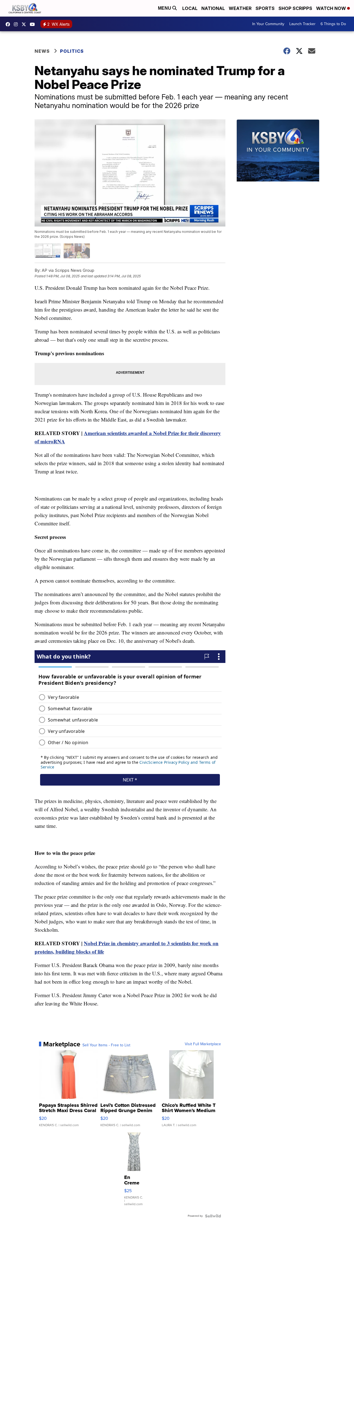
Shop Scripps (295, 8)
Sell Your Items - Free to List (106, 1045)
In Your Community (268, 24)
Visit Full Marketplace (203, 1044)
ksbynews (9, 24)
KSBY (25, 24)
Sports (265, 8)
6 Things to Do (333, 24)
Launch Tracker (302, 24)
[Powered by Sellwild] (213, 1216)
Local (189, 8)
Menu (165, 8)
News (42, 51)
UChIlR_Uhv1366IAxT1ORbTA (34, 24)
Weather (240, 8)
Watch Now (331, 8)
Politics (72, 51)
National (213, 8)
